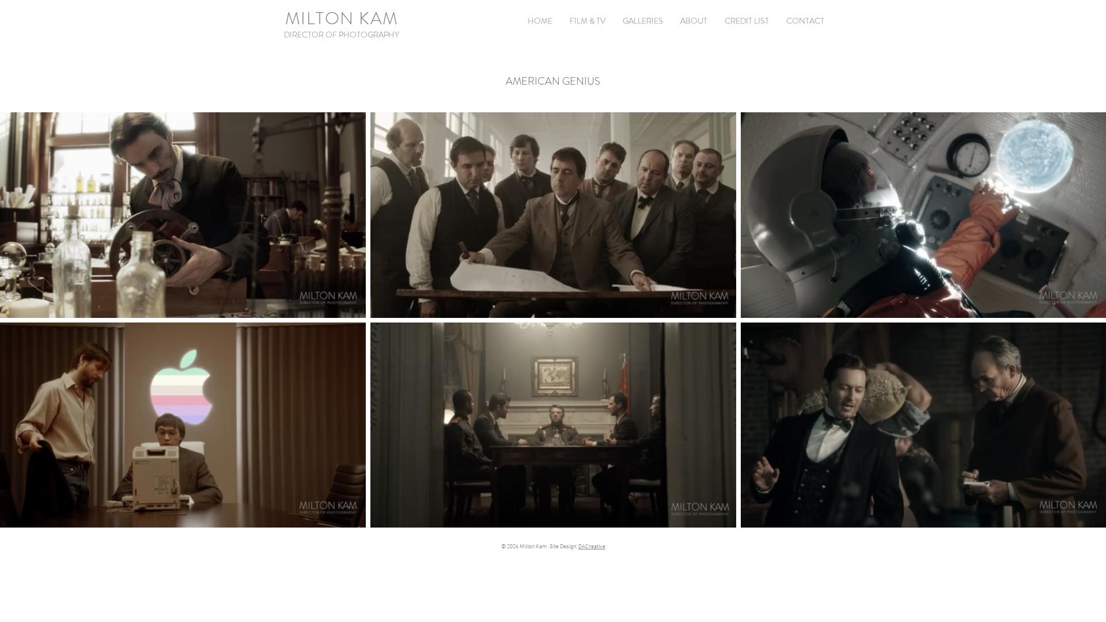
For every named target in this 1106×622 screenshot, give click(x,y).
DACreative (591, 547)
